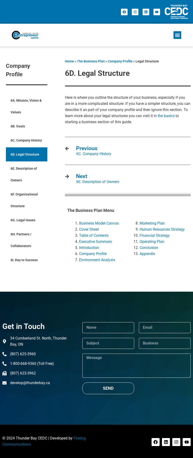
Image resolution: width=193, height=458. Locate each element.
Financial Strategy (155, 235)
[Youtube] (156, 12)
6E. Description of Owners (24, 174)
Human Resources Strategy (162, 229)
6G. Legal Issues (23, 220)
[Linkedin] (146, 12)
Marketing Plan (152, 223)
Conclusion (149, 247)
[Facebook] (124, 12)
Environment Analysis (97, 260)
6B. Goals (18, 126)
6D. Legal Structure (25, 154)
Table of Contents (94, 235)
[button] (177, 35)
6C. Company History (26, 140)
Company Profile (120, 61)
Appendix (147, 254)
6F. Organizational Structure (24, 200)
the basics (166, 116)
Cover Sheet (89, 229)
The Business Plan (91, 61)
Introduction (89, 247)
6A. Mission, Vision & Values (26, 106)
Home (69, 61)
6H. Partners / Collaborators (21, 240)
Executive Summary (95, 241)
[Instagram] (135, 12)
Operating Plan (152, 241)
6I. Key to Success (24, 260)
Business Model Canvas (99, 223)
